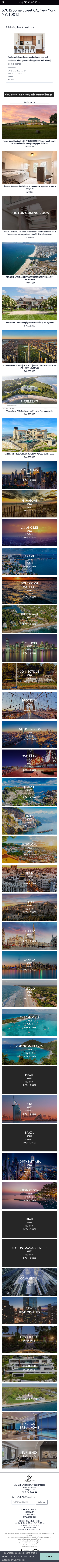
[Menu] (3, 2)
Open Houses (29, 480)
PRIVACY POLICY (29, 1517)
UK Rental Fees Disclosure (29, 1547)
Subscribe (42, 1502)
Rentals (29, 477)
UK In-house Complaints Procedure (30, 1541)
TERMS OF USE (29, 1514)
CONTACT (29, 1512)
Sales (29, 473)
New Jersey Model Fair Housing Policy (29, 1543)
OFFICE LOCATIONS (29, 1509)
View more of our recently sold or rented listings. (28, 94)
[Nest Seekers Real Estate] (29, 2)
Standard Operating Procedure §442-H (29, 1539)
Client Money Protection (29, 1545)
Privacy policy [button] (18, 1560)
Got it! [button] (49, 1557)
